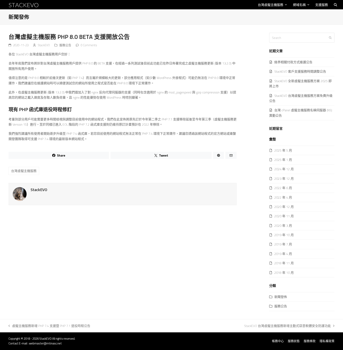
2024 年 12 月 (284, 169)
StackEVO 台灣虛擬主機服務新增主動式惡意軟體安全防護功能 (287, 325)
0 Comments (89, 45)
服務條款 (310, 341)
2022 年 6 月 (283, 188)
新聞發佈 (280, 296)
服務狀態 (294, 341)
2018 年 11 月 (284, 263)
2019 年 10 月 (284, 235)
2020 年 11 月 (284, 216)
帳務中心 (278, 341)
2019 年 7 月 (283, 244)
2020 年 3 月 (283, 225)
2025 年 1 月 (283, 159)
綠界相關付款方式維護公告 (293, 62)
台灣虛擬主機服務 (24, 170)
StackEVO (44, 45)
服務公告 (65, 45)
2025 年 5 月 (283, 150)
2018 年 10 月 (284, 272)
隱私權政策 (327, 341)
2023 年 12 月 (284, 178)
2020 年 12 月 (284, 206)
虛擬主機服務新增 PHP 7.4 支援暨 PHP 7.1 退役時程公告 (49, 325)
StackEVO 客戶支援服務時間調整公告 (300, 71)
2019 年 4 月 (283, 253)
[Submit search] (330, 38)
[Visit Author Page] (20, 193)
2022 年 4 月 (283, 197)
